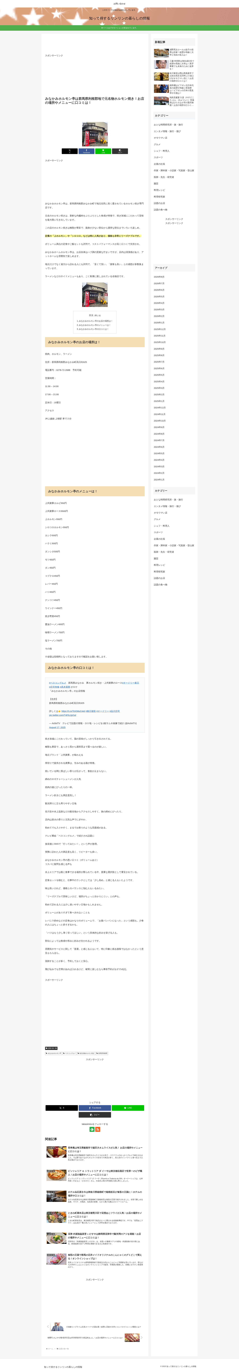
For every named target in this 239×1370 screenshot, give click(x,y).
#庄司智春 (54, 687)
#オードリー (102, 711)
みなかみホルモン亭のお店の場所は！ (96, 321)
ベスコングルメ (70, 1053)
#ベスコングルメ (57, 683)
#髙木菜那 (65, 687)
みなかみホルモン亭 (54, 1053)
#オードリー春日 (130, 683)
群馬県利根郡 (102, 1053)
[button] (120, 151)
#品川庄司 (115, 711)
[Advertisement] (95, 44)
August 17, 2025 (57, 727)
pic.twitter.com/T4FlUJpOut (62, 715)
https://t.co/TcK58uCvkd (73, 711)
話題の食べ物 (52, 1048)
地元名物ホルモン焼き (86, 1053)
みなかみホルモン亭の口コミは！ (94, 329)
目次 (91, 315)
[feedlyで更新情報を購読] (92, 1129)
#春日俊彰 (91, 711)
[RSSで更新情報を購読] (97, 1129)
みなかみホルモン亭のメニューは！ (95, 325)
